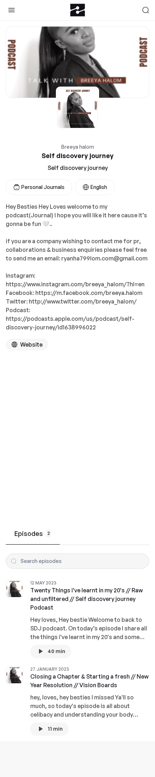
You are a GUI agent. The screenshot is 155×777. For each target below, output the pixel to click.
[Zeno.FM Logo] (77, 10)
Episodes (32, 533)
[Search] (145, 10)
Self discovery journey (78, 167)
